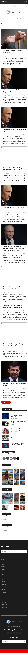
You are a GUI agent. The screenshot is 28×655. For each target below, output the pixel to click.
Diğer (2, 599)
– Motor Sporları (4, 586)
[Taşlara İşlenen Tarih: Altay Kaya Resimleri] (22, 473)
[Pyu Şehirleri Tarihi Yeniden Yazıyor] (5, 473)
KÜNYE (2, 556)
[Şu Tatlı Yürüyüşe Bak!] (16, 504)
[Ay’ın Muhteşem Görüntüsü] (22, 504)
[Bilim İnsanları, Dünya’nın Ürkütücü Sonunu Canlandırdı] (16, 509)
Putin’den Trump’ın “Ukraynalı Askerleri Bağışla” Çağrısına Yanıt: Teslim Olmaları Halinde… (14, 248)
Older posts (7, 402)
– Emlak (2, 574)
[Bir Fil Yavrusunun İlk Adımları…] (22, 498)
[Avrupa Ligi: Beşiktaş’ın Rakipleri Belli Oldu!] (6, 438)
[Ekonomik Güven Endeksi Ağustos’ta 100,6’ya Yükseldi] (6, 431)
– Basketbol (3, 582)
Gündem (3, 563)
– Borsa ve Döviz (5, 567)
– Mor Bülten (4, 606)
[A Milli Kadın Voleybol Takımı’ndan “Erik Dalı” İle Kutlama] (10, 505)
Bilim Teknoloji (4, 591)
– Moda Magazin (4, 602)
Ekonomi (3, 566)
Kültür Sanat (3, 589)
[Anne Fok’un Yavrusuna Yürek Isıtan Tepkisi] (5, 498)
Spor (2, 579)
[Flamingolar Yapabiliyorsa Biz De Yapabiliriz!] (10, 504)
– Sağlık (2, 601)
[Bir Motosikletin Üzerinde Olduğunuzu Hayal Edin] (16, 498)
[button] (24, 1)
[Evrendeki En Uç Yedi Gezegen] (5, 479)
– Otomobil (3, 572)
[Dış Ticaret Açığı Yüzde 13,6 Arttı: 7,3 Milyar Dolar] (6, 424)
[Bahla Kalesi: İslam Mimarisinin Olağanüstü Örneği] (22, 485)
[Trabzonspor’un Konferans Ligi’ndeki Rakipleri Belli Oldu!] (6, 445)
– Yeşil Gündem (4, 604)
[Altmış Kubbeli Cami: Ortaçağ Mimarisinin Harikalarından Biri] (16, 485)
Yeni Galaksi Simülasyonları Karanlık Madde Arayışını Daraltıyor (17, 415)
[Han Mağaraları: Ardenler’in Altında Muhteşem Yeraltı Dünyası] (10, 485)
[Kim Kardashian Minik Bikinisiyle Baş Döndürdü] (22, 509)
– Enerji (2, 571)
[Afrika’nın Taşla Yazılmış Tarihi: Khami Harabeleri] (16, 473)
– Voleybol (3, 584)
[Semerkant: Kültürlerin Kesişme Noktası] (16, 479)
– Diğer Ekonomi (4, 576)
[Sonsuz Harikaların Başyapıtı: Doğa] (10, 498)
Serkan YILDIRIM (18, 650)
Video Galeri (3, 597)
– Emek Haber (4, 607)
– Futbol (3, 581)
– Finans (3, 569)
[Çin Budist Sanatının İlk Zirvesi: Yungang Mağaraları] (10, 479)
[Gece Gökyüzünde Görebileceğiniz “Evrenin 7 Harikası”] (22, 479)
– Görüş (2, 609)
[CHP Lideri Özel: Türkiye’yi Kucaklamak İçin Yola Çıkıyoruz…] (5, 509)
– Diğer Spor (4, 587)
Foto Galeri (3, 592)
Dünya (2, 564)
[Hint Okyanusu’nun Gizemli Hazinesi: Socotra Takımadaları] (10, 473)
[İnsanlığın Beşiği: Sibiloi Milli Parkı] (5, 485)
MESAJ (2, 559)
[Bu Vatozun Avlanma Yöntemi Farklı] (5, 504)
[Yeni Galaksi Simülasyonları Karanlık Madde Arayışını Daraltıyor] (6, 416)
